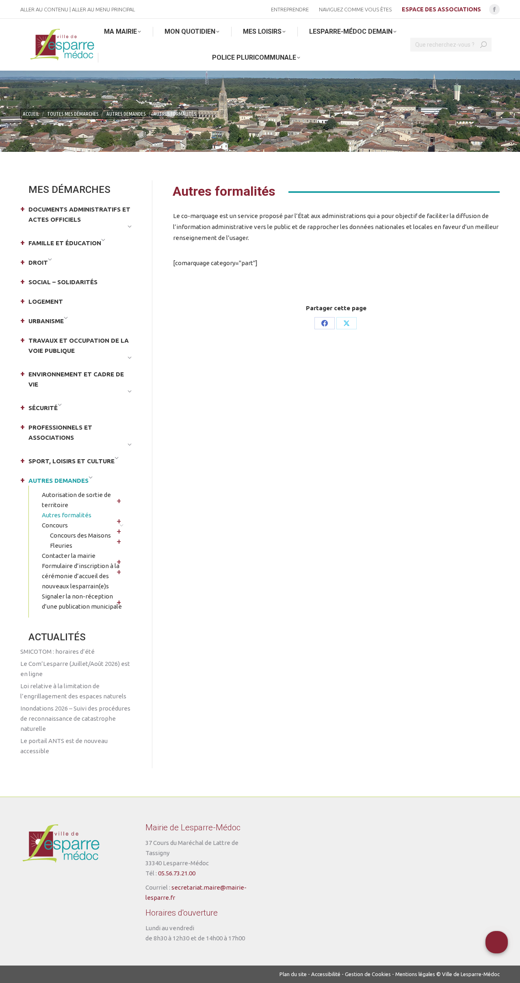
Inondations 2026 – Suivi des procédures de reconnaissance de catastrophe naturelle (75, 718)
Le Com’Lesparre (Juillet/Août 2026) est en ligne (75, 668)
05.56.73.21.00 (176, 873)
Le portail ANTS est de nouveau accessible (64, 745)
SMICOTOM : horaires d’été (57, 651)
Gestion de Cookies (368, 974)
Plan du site (293, 974)
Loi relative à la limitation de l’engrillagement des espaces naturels (73, 691)
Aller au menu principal (103, 9)
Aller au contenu (44, 9)
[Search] (483, 45)
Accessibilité (325, 974)
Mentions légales (415, 974)
